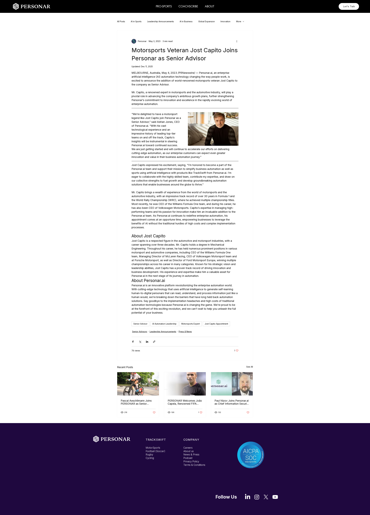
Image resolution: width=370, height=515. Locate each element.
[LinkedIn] (247, 497)
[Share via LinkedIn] (147, 341)
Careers (188, 447)
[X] (266, 497)
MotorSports (153, 447)
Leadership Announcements (160, 21)
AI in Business (186, 21)
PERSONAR (35, 6)
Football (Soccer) (155, 451)
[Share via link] (154, 341)
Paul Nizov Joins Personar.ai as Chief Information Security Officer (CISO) (231, 402)
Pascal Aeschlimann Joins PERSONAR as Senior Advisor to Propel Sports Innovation (136, 402)
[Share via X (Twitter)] (140, 341)
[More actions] (236, 41)
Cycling (150, 458)
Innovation (225, 21)
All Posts (121, 21)
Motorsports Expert (190, 324)
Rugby (149, 454)
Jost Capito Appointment (216, 324)
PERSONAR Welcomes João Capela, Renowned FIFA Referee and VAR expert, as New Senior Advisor (185, 402)
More (238, 21)
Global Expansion (206, 21)
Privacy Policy (191, 461)
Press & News (185, 331)
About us (188, 451)
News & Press (191, 454)
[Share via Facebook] (133, 341)
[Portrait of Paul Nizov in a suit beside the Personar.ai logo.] (232, 384)
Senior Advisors (139, 331)
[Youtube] (275, 497)
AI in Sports (136, 21)
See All (249, 367)
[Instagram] (257, 497)
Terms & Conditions (194, 464)
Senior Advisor (140, 324)
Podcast (187, 458)
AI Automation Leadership (164, 324)
